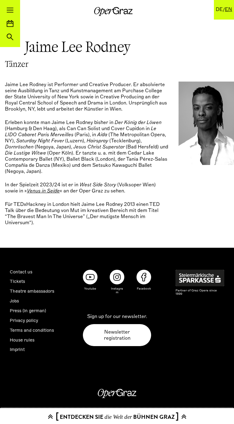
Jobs (14, 301)
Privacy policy (24, 320)
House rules (22, 340)
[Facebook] (143, 277)
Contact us (21, 272)
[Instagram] (117, 277)
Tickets (17, 281)
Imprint (17, 349)
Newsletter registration (117, 335)
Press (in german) (28, 310)
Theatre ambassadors (32, 291)
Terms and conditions (32, 330)
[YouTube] (90, 277)
